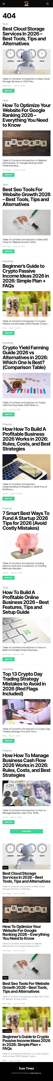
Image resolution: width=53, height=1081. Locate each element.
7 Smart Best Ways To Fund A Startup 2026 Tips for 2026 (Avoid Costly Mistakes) (25, 520)
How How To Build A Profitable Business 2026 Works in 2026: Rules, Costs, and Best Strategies (26, 439)
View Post (8, 91)
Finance (7, 424)
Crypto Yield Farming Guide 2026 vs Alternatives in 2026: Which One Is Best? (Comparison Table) (25, 357)
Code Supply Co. (35, 1073)
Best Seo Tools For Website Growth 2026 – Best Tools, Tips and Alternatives (26, 196)
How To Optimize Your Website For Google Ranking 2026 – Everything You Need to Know (26, 115)
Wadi (4, 328)
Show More (26, 831)
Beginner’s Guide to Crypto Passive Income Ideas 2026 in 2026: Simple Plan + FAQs (25, 276)
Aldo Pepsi (6, 86)
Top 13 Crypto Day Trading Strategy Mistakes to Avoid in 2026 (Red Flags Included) (24, 684)
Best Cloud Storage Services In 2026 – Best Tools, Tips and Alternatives (24, 36)
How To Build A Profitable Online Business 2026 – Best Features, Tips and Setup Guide (25, 602)
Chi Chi (5, 494)
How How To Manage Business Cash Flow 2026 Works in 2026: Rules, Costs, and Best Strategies (26, 765)
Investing (7, 261)
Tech (5, 24)
